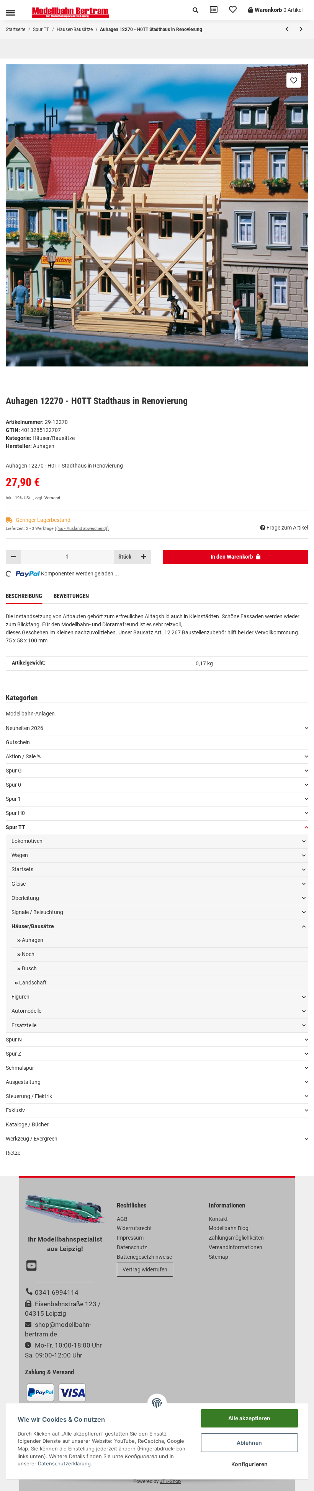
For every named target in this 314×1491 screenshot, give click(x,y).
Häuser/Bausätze (54, 438)
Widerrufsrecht (134, 1228)
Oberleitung (25, 898)
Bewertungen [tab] (71, 596)
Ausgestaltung (23, 1082)
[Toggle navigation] (10, 12)
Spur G (14, 770)
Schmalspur (20, 1068)
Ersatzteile (23, 1025)
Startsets (22, 869)
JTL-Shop (170, 1481)
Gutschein (18, 742)
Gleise (18, 884)
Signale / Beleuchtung (37, 912)
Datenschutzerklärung (64, 1463)
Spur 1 (13, 799)
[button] (195, 10)
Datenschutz (132, 1247)
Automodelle (26, 1011)
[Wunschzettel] (232, 10)
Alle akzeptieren (249, 1418)
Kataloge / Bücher (27, 1124)
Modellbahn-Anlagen (30, 713)
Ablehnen (249, 1442)
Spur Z (13, 1054)
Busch (29, 968)
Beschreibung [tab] (24, 596)
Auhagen (32, 940)
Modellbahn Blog (229, 1228)
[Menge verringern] (13, 557)
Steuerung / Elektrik (29, 1096)
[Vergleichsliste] (213, 10)
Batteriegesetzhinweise (144, 1257)
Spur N (14, 1039)
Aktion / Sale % (23, 756)
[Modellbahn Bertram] (70, 13)
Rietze (13, 1153)
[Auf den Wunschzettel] (293, 80)
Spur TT (15, 827)
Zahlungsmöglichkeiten (236, 1238)
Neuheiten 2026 (24, 728)
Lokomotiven (27, 841)
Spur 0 (13, 785)
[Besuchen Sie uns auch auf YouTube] (32, 1266)
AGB (122, 1219)
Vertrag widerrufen (145, 1269)
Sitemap (218, 1257)
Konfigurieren (249, 1464)
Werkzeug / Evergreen (31, 1139)
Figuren (20, 997)
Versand (52, 497)
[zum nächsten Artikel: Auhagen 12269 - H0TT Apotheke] (301, 29)
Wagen (19, 855)
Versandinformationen (235, 1247)
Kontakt (218, 1219)
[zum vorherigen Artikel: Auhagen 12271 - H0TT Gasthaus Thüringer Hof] (287, 29)
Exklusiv (15, 1110)
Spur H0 (15, 813)
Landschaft (32, 982)
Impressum (130, 1238)
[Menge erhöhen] (143, 557)
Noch (27, 954)
